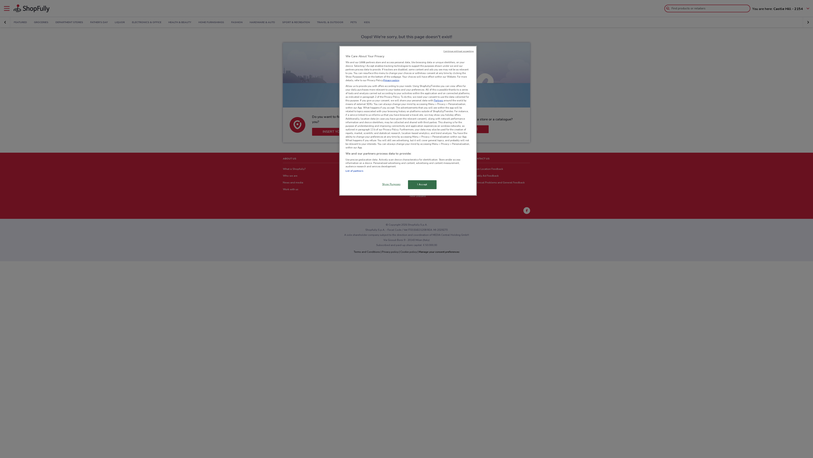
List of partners (354, 171)
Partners (438, 100)
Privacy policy (391, 80)
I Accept (422, 184)
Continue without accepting (458, 51)
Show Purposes (391, 184)
